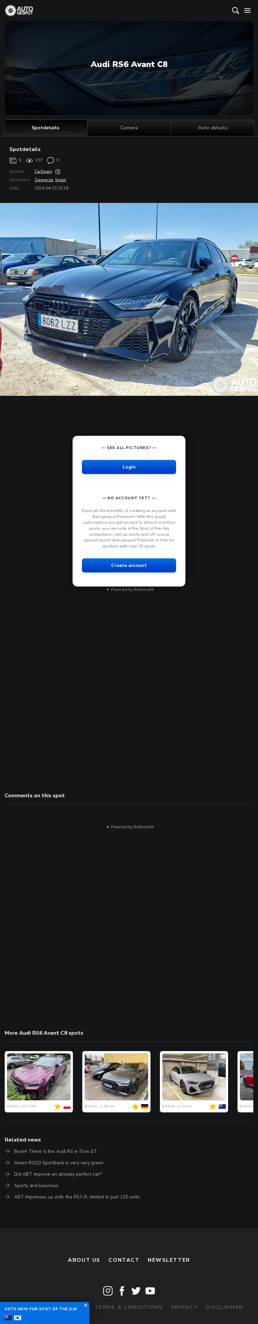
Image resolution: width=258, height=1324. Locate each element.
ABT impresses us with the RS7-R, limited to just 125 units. (77, 1197)
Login (129, 467)
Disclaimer (224, 1307)
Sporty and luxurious (36, 1185)
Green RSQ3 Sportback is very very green (58, 1163)
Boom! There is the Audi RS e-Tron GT (55, 1151)
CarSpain (43, 171)
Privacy (184, 1307)
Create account (129, 565)
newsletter (169, 1260)
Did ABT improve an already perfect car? (57, 1174)
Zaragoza (44, 179)
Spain (60, 179)
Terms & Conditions (128, 1307)
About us (84, 1260)
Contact (124, 1260)
